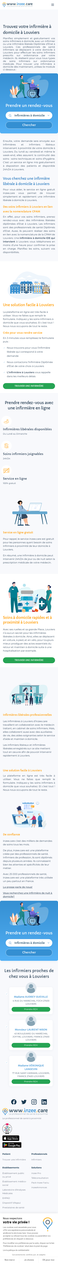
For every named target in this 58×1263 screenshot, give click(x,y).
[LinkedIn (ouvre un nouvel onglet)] (44, 1102)
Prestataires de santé (13, 1207)
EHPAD (6, 1198)
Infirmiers (36, 1159)
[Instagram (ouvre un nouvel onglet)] (34, 1102)
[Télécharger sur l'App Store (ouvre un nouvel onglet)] (29, 1138)
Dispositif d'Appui (11, 1202)
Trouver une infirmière (14, 1159)
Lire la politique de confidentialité (16, 1250)
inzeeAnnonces (39, 1187)
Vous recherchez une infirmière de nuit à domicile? (27, 895)
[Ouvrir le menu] (53, 5)
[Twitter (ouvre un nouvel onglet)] (24, 1102)
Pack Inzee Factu (40, 1182)
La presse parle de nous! (17, 887)
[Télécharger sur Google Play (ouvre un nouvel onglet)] (29, 1145)
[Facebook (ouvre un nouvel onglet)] (14, 1102)
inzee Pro (36, 1173)
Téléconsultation (39, 1178)
